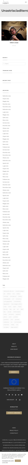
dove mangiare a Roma (16, 304)
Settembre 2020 (7, 192)
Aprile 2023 (5, 117)
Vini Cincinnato (17, 322)
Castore (18, 293)
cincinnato (6, 296)
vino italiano (6, 327)
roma (12, 319)
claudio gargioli (7, 298)
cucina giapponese (8, 301)
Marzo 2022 (5, 144)
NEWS (14, 427)
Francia (19, 306)
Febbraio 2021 (6, 179)
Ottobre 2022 (6, 128)
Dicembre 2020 (6, 184)
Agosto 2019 (6, 228)
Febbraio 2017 (6, 276)
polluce (5, 316)
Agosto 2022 (6, 131)
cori (13, 298)
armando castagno (20, 291)
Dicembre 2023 (6, 104)
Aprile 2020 (5, 206)
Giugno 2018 (6, 249)
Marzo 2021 (5, 176)
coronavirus (18, 298)
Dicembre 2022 (6, 125)
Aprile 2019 (5, 236)
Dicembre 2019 (6, 217)
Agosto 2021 (6, 163)
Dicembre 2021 (6, 152)
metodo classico (16, 311)
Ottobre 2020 (6, 190)
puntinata (15, 316)
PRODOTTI (14, 346)
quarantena (6, 319)
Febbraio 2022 (6, 147)
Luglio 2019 (5, 230)
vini (11, 322)
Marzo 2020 (5, 209)
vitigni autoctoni (14, 327)
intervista (5, 309)
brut (14, 293)
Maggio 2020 (6, 203)
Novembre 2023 (7, 106)
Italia (10, 309)
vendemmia (6, 322)
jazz (14, 309)
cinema (20, 296)
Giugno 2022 (6, 136)
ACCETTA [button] (18, 460)
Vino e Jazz (14, 43)
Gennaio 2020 (6, 214)
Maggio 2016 (6, 279)
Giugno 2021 (6, 168)
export (14, 306)
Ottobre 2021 (6, 158)
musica (5, 314)
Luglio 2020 (5, 198)
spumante (17, 319)
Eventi (9, 306)
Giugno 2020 (6, 201)
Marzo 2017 (5, 273)
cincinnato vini (13, 296)
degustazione (6, 304)
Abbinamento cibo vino (9, 291)
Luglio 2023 (5, 112)
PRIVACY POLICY (14, 430)
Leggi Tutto (5, 462)
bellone (9, 293)
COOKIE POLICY (14, 433)
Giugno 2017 (6, 268)
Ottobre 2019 (6, 222)
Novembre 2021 (7, 155)
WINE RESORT (14, 349)
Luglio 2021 (5, 166)
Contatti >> (14, 372)
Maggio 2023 (6, 115)
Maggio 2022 (6, 139)
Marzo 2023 (5, 120)
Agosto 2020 (6, 195)
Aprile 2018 (5, 252)
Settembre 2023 (7, 109)
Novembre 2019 (7, 219)
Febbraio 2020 (6, 211)
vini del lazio (6, 324)
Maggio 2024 (6, 101)
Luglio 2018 (5, 246)
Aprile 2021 (5, 174)
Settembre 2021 (6, 160)
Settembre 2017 (6, 265)
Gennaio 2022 (6, 149)
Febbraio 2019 (6, 241)
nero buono (11, 314)
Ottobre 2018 (6, 244)
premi (10, 316)
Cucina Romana (17, 301)
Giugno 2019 (6, 233)
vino (17, 324)
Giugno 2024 (6, 98)
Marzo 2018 (5, 254)
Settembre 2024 (7, 96)
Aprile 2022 (5, 141)
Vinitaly (12, 324)
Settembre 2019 (7, 225)
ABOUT (14, 344)
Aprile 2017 (5, 271)
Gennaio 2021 (6, 182)
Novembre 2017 (7, 260)
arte (4, 293)
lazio (5, 311)
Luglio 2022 (5, 133)
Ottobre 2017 (6, 262)
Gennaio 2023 (6, 123)
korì (18, 309)
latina (22, 309)
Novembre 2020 (7, 187)
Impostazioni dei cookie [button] (8, 460)
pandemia (18, 314)
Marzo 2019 (5, 238)
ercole (5, 306)
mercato (9, 311)
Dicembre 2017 (6, 257)
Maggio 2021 (6, 171)
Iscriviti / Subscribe (14, 412)
